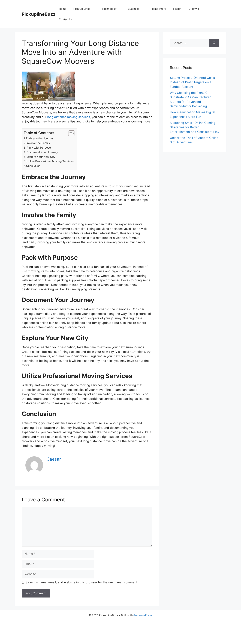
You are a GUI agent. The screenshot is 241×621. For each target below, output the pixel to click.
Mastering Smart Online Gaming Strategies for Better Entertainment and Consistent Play (194, 127)
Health (177, 8)
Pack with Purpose (39, 147)
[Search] (214, 43)
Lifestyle (193, 8)
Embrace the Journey (40, 138)
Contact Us (66, 19)
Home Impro (158, 8)
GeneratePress (142, 615)
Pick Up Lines (81, 8)
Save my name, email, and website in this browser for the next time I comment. (82, 582)
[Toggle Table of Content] (70, 133)
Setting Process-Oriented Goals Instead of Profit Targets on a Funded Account (192, 82)
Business (133, 8)
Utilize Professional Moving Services (50, 161)
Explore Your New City (41, 156)
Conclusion (33, 165)
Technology (109, 8)
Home (62, 8)
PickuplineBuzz (38, 14)
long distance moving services (68, 117)
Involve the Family (38, 143)
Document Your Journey (42, 152)
